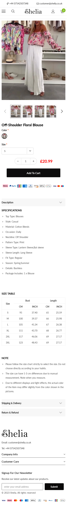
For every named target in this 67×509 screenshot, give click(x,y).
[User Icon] (53, 11)
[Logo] (33, 11)
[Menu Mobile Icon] (4, 11)
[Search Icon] (13, 11)
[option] (33, 60)
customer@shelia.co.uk (50, 3)
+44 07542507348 (18, 3)
